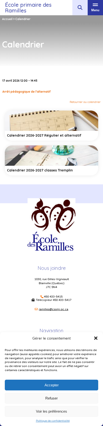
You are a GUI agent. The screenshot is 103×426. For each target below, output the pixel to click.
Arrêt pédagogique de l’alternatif (26, 91)
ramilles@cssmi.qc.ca (53, 309)
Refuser (51, 398)
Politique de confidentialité (53, 420)
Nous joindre (52, 268)
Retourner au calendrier (85, 102)
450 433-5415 (53, 296)
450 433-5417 (62, 300)
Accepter (52, 385)
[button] (95, 338)
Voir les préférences (51, 411)
